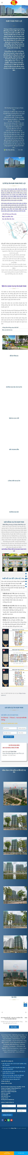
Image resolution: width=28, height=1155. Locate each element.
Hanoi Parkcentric (20, 1013)
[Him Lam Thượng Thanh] (14, 2)
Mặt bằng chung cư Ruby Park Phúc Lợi (14, 485)
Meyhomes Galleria (12, 1011)
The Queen (12, 1007)
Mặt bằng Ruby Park (18, 996)
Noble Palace (16, 1000)
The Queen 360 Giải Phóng (11, 1005)
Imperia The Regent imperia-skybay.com (11, 1049)
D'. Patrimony (21, 1011)
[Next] (26, 973)
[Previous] (2, 973)
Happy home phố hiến (9, 1013)
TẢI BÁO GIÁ (21, 1153)
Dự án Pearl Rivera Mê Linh (17, 1004)
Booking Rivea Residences (7, 1060)
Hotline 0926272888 (7, 1153)
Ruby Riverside (14, 998)
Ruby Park (13, 712)
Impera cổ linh (4, 1059)
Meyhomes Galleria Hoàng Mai (8, 1052)
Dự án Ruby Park (6, 996)
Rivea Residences (14, 1009)
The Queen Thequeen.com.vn (8, 1051)
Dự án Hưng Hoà (17, 1002)
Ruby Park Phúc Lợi (5, 1057)
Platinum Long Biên (5, 1054)
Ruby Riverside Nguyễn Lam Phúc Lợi (13, 714)
